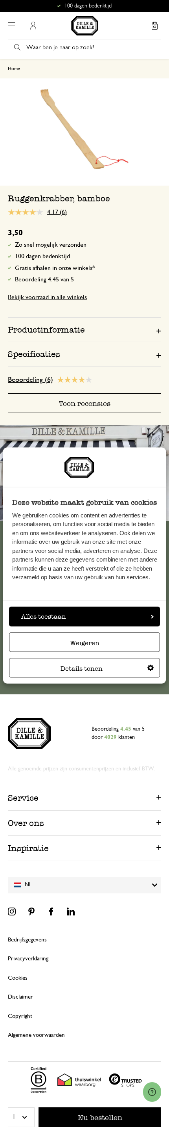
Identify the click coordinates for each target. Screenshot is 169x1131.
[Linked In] (71, 911)
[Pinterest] (31, 911)
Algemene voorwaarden (36, 1035)
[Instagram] (12, 911)
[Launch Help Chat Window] (152, 1092)
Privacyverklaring (28, 959)
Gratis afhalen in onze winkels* (88, 6)
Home (14, 68)
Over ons (26, 823)
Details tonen (82, 668)
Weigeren (84, 642)
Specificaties (34, 354)
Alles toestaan (43, 616)
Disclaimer (20, 997)
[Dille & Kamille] (85, 25)
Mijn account (33, 25)
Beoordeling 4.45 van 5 (44, 279)
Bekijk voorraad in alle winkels (47, 297)
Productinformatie (46, 330)
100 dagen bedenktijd (42, 256)
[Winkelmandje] (154, 25)
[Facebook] (51, 911)
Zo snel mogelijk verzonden (50, 245)
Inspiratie (28, 848)
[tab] (84, 329)
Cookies (18, 978)
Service (23, 798)
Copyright (20, 1016)
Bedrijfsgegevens (27, 940)
